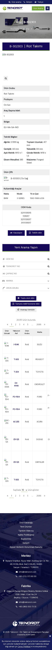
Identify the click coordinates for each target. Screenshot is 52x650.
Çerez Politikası (24, 647)
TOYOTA (39, 372)
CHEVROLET (39, 384)
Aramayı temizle (27, 310)
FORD (39, 397)
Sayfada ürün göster (26, 490)
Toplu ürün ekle (27, 298)
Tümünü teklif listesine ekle (27, 304)
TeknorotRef (16, 332)
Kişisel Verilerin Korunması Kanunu (26, 547)
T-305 (16, 360)
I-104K (16, 345)
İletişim (26, 543)
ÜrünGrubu (27, 332)
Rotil (27, 345)
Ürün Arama (38, 9)
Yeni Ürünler (26, 527)
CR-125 (16, 440)
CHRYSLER (39, 462)
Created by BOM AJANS (26, 635)
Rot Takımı (9, 94)
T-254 (16, 372)
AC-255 (16, 422)
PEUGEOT (39, 360)
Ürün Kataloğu (26, 523)
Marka (39, 332)
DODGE (39, 440)
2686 (38, 325)
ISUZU (39, 345)
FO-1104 (16, 397)
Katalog (26, 29)
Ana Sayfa (14, 29)
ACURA (39, 422)
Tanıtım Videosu (26, 531)
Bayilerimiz (26, 539)
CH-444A (16, 384)
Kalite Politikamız (26, 535)
